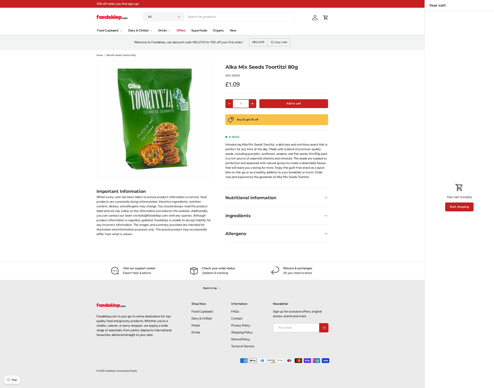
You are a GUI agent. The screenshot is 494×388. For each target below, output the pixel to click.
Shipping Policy (242, 332)
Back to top (210, 288)
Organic (218, 30)
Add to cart (293, 103)
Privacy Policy (240, 325)
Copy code (281, 42)
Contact (236, 318)
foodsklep (110, 370)
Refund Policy (240, 339)
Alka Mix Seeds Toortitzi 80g (121, 55)
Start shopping (459, 206)
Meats (195, 325)
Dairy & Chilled (138, 30)
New (233, 30)
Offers (181, 30)
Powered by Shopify (126, 370)
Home (99, 55)
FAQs (235, 311)
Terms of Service (242, 346)
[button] (325, 17)
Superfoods (199, 30)
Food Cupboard (107, 30)
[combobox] (219, 17)
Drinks (162, 30)
